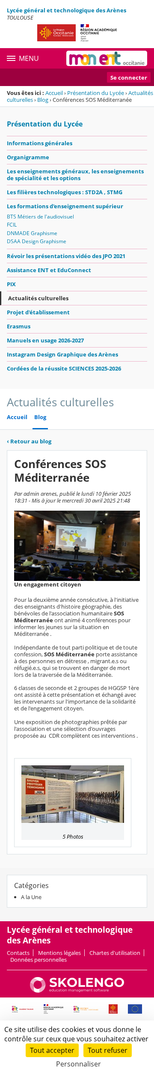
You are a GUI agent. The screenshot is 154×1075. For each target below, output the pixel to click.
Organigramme (28, 157)
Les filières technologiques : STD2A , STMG (64, 192)
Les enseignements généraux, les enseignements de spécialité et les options (75, 174)
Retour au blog (29, 441)
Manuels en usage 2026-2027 (45, 340)
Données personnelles (38, 959)
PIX (11, 284)
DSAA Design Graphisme (36, 241)
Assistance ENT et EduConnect (49, 270)
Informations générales (39, 143)
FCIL (12, 224)
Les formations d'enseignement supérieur (65, 206)
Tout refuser (107, 1050)
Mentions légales (59, 952)
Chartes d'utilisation (114, 952)
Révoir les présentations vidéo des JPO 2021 (66, 256)
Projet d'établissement (38, 312)
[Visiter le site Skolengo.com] (77, 991)
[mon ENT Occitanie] (106, 58)
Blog (42, 99)
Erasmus (18, 326)
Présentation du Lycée (95, 93)
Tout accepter (52, 1050)
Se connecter (128, 77)
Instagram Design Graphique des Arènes (62, 354)
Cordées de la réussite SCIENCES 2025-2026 (64, 368)
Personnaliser (78, 1064)
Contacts (18, 952)
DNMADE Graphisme (32, 233)
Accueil (54, 93)
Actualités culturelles (38, 298)
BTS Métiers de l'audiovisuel (40, 216)
